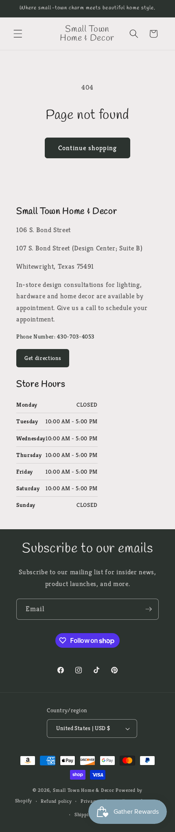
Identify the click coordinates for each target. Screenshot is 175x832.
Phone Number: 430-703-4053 (55, 336)
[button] (18, 33)
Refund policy (56, 801)
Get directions (42, 358)
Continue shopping (87, 148)
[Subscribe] (148, 609)
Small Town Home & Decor (83, 790)
